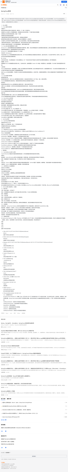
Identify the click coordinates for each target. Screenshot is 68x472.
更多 (2, 431)
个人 (66, 7)
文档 (2, 459)
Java (11, 313)
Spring (18, 313)
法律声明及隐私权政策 (5, 464)
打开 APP (64, 1)
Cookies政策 (12, 464)
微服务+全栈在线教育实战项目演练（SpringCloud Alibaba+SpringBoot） (16, 427)
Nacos (7, 313)
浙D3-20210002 (13, 468)
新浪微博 (7, 452)
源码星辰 (2, 387)
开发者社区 (6, 459)
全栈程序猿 (3, 342)
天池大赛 (9, 459)
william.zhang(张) (4, 379)
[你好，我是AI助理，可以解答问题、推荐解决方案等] (60, 4)
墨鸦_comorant (4, 327)
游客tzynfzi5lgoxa (4, 349)
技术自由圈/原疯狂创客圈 (5, 357)
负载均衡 (23, 313)
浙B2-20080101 (14, 467)
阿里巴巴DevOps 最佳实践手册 (7, 444)
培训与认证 (14, 459)
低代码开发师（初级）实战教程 (7, 441)
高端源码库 (3, 334)
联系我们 (34, 456)
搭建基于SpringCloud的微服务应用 (8, 439)
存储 (14, 313)
